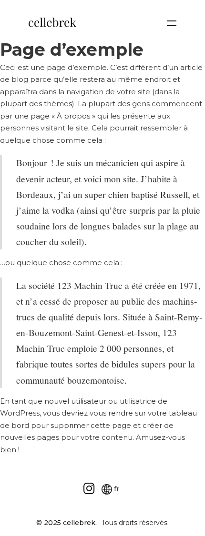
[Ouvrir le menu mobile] (171, 23)
